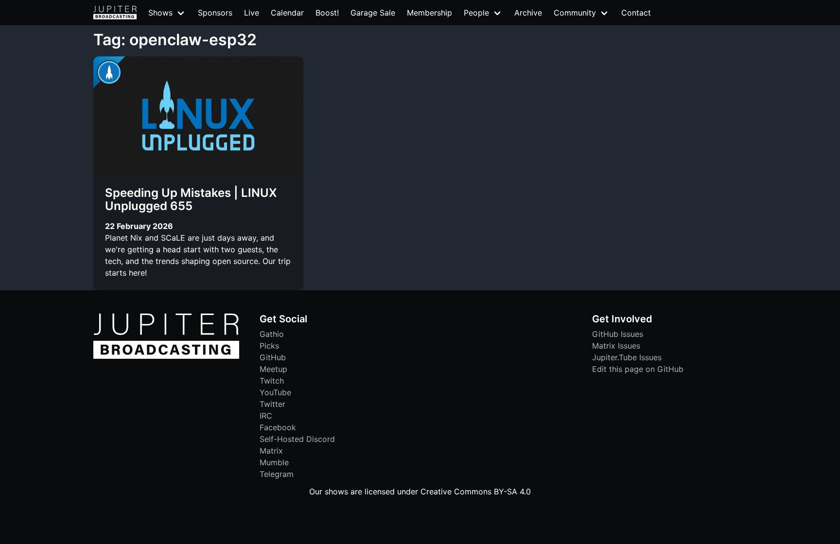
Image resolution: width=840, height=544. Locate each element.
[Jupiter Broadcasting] (166, 356)
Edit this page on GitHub (637, 369)
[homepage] (115, 12)
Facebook (278, 427)
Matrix (271, 451)
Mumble (274, 462)
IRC (266, 416)
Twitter (272, 404)
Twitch (272, 381)
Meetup (273, 369)
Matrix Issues (616, 346)
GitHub (273, 357)
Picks (269, 346)
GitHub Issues (617, 334)
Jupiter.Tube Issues (627, 357)
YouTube (275, 392)
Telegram (277, 474)
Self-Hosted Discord (297, 439)
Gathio (272, 334)
